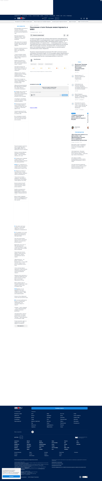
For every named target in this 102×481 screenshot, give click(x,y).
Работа (61, 421)
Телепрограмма (36, 15)
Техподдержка (17, 417)
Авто (32, 413)
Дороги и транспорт (35, 421)
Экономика (76, 421)
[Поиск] (81, 18)
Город (32, 419)
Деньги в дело (33, 64)
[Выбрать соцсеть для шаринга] (67, 35)
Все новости (21, 26)
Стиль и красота (77, 415)
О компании (16, 419)
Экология (76, 419)
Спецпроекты (76, 423)
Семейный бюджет (48, 64)
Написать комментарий (38, 35)
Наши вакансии (17, 421)
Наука (48, 423)
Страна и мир (76, 417)
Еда (32, 423)
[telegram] (32, 432)
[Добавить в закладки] (64, 35)
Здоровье (33, 426)
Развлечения (63, 423)
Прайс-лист (16, 415)
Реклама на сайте (18, 413)
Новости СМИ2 (33, 107)
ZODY (61, 15)
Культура (49, 417)
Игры (64, 15)
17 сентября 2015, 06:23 (34, 32)
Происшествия (63, 419)
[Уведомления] (84, 18)
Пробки (57, 15)
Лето (48, 419)
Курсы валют (52, 15)
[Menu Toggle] (15, 18)
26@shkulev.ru (27, 467)
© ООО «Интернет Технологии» (33, 477)
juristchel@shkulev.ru (41, 468)
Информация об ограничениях (57, 462)
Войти (34, 95)
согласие (7, 473)
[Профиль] (86, 18)
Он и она (62, 413)
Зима (48, 413)
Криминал (49, 415)
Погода (30, 15)
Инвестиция (40, 64)
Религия (62, 425)
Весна (32, 417)
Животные (33, 425)
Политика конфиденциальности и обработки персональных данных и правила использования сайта (69, 467)
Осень (61, 415)
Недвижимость (17, 15)
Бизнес (32, 415)
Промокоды (69, 15)
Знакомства (24, 15)
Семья (61, 426)
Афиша (41, 15)
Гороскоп (46, 15)
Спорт (75, 413)
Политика (62, 417)
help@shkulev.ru (22, 469)
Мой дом (49, 421)
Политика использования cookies (57, 463)
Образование (49, 426)
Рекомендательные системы (56, 465)
